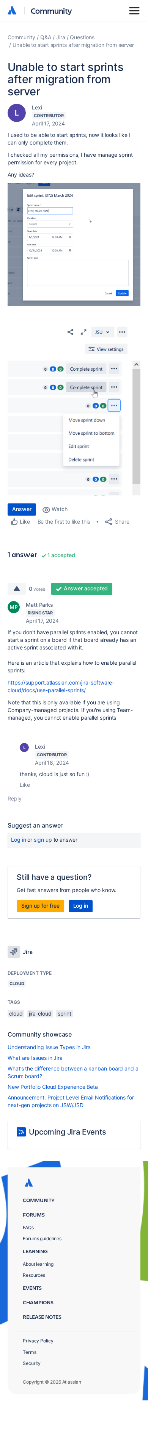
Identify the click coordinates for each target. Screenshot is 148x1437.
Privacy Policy (38, 1341)
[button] (74, 244)
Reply (15, 798)
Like (25, 784)
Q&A (45, 37)
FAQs (28, 1227)
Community (51, 10)
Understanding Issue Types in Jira (49, 1047)
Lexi (37, 107)
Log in (18, 839)
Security (32, 1363)
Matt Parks (39, 604)
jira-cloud (40, 1013)
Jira (60, 37)
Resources (34, 1275)
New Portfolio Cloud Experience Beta (53, 1086)
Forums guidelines (42, 1238)
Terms (29, 1352)
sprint (65, 1013)
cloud (16, 1013)
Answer (21, 509)
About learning (38, 1264)
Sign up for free (40, 905)
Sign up (43, 839)
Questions (82, 37)
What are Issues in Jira (35, 1057)
